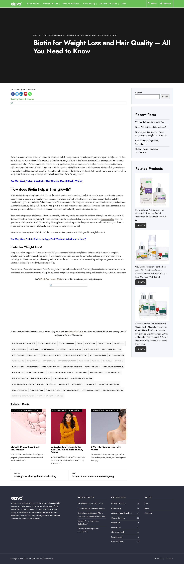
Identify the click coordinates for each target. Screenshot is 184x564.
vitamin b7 (49, 396)
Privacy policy (48, 558)
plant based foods (70, 390)
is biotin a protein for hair (81, 378)
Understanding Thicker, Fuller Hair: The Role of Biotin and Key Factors (67, 449)
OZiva (34, 89)
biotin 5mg (62, 349)
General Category (118, 518)
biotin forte (84, 361)
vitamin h (59, 396)
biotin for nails (33, 361)
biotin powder (18, 367)
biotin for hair (33, 355)
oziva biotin (91, 384)
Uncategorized (116, 537)
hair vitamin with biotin (40, 378)
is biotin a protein (60, 378)
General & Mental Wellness (121, 513)
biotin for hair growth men (76, 355)
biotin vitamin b (96, 373)
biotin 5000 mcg (48, 349)
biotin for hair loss (98, 355)
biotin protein (32, 367)
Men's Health (116, 527)
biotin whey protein (20, 378)
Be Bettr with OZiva (108, 3)
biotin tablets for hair (35, 373)
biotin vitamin (81, 373)
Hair (44, 35)
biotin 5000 (33, 349)
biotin (79, 343)
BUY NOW (141, 225)
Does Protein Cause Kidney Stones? (150, 127)
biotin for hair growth (52, 355)
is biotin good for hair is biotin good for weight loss (34, 384)
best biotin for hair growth (23, 343)
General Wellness (70, 3)
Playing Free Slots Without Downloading (35, 475)
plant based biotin (19, 390)
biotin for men (18, 361)
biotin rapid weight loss (72, 367)
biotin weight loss (113, 373)
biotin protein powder (50, 367)
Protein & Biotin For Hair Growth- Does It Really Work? (54, 181)
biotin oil (96, 361)
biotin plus (119, 361)
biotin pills (107, 361)
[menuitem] (34, 3)
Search (138, 92)
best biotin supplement (47, 343)
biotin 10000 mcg (19, 349)
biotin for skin (49, 361)
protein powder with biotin (23, 396)
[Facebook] (13, 94)
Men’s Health (33, 3)
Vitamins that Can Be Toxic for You (149, 122)
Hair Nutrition (58, 410)
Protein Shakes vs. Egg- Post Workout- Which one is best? (56, 239)
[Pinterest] (25, 94)
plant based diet (36, 390)
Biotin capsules (107, 219)
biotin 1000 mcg (104, 343)
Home (35, 35)
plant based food (53, 390)
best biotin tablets (66, 343)
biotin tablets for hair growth (60, 373)
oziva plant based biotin (109, 384)
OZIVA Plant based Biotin (50, 279)
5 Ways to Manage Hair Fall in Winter (106, 448)
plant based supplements (113, 390)
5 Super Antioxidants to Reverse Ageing (93, 475)
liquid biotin (64, 384)
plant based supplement (91, 390)
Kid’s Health (115, 522)
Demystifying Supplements (38, 410)
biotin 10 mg (90, 343)
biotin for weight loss (67, 361)
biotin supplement (92, 367)
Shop (124, 3)
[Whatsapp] (30, 94)
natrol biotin (77, 384)
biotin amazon (75, 349)
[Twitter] (17, 94)
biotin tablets (17, 373)
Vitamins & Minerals (54, 35)
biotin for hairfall (116, 355)
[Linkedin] (21, 94)
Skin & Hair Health (72, 410)
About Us (148, 513)
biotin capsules (18, 355)
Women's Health (117, 541)
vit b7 (39, 396)
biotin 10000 (119, 343)
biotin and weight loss (111, 349)
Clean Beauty (89, 3)
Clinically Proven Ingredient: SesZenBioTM (25, 448)
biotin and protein (91, 349)
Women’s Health (50, 3)
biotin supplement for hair (113, 367)
